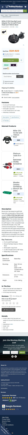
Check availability (15, 97)
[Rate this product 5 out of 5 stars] (17, 303)
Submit (20, 76)
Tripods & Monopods (14, 15)
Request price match (9, 81)
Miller (17, 27)
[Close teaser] (12, 433)
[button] (6, 429)
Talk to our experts (9, 83)
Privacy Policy (6, 419)
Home (2, 15)
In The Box (6, 120)
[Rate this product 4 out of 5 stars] (13, 303)
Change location (5, 94)
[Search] (25, 11)
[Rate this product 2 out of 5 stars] (7, 303)
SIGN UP (22, 352)
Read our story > (4, 375)
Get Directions (4, 388)
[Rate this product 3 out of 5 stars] (10, 303)
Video (6, 15)
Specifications (15, 117)
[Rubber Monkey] (14, 8)
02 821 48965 (5, 384)
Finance (4, 423)
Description (6, 117)
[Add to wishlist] (11, 136)
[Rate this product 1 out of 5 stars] (3, 303)
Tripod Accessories (6, 16)
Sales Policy (5, 417)
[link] (12, 356)
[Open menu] (2, 7)
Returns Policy (6, 421)
